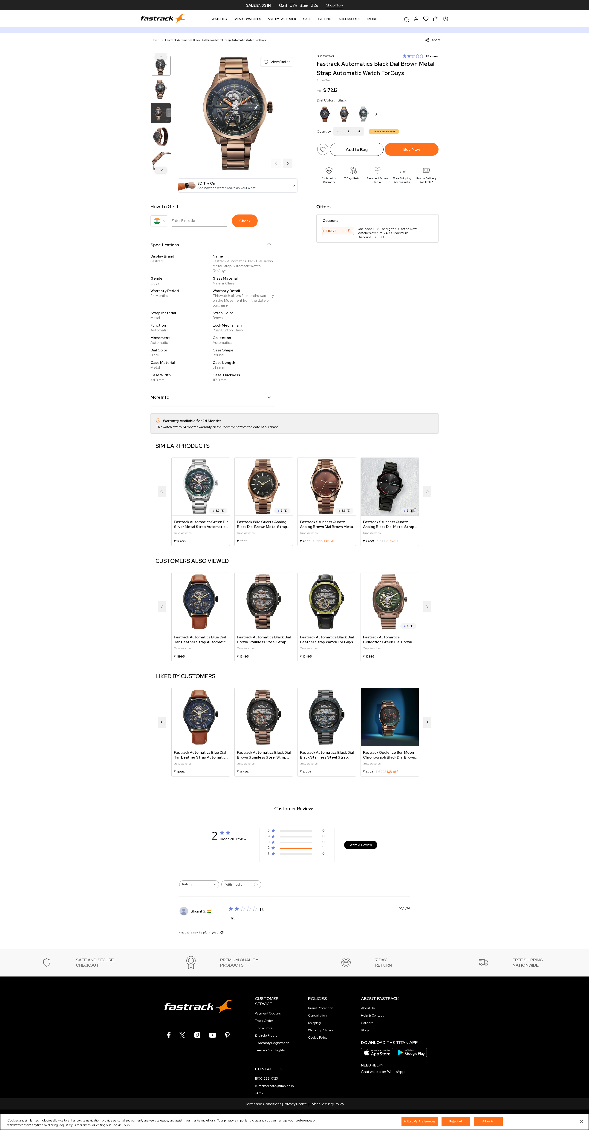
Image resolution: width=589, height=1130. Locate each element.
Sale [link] (307, 19)
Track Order (264, 1021)
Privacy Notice (295, 1103)
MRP (319, 91)
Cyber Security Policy (326, 1103)
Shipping (314, 1023)
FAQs (259, 1093)
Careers (367, 1023)
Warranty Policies (320, 1030)
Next (160, 170)
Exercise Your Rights (270, 1050)
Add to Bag (357, 149)
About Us (368, 1008)
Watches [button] (219, 19)
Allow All (488, 1121)
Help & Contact (372, 1015)
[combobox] (199, 884)
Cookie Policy (317, 1037)
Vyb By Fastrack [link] (282, 19)
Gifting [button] (325, 19)
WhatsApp (396, 1071)
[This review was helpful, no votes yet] (214, 932)
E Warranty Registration (272, 1043)
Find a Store (264, 1028)
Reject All (455, 1121)
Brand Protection (320, 1008)
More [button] (372, 19)
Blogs (365, 1030)
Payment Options (268, 1013)
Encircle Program (267, 1035)
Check (244, 220)
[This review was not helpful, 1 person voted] (221, 932)
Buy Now (411, 149)
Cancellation (317, 1015)
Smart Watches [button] (247, 19)
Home (156, 40)
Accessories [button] (349, 19)
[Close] (582, 1121)
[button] (238, 185)
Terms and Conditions (263, 1103)
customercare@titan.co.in (274, 1086)
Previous (160, 56)
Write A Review (361, 845)
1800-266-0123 (266, 1078)
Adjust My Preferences (419, 1121)
